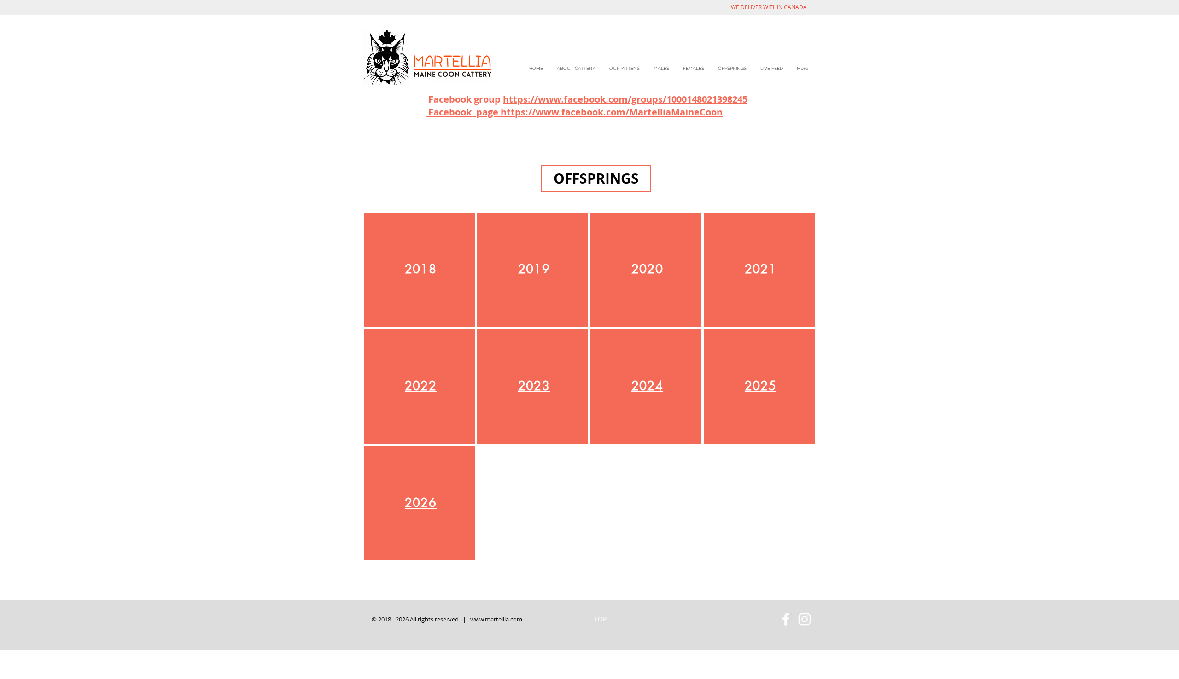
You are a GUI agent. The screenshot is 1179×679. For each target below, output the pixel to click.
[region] (419, 270)
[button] (596, 178)
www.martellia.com (496, 619)
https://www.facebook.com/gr (572, 99)
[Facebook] (785, 619)
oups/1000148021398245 (694, 99)
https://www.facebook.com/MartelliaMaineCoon (612, 112)
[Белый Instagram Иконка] (804, 619)
